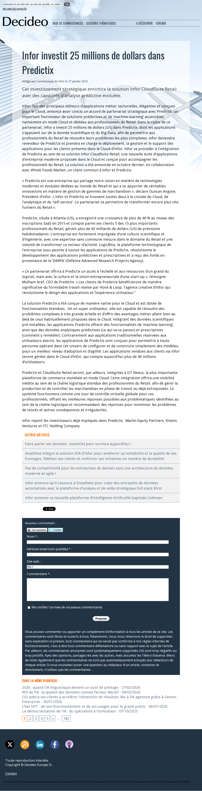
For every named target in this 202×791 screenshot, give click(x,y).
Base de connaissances (67, 23)
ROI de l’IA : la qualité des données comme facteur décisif (70, 692)
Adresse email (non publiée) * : (49, 549)
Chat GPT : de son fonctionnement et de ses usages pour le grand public (84, 706)
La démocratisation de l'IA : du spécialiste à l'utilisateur (69, 711)
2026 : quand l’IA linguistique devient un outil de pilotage (70, 687)
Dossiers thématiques (101, 23)
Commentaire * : (39, 574)
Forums (161, 23)
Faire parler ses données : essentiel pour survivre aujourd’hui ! (78, 443)
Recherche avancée (15, 9)
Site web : (34, 561)
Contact (11, 773)
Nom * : (32, 536)
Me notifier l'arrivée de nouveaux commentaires (67, 607)
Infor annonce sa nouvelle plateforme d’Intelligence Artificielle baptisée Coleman (93, 497)
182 (66, 718)
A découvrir (144, 23)
